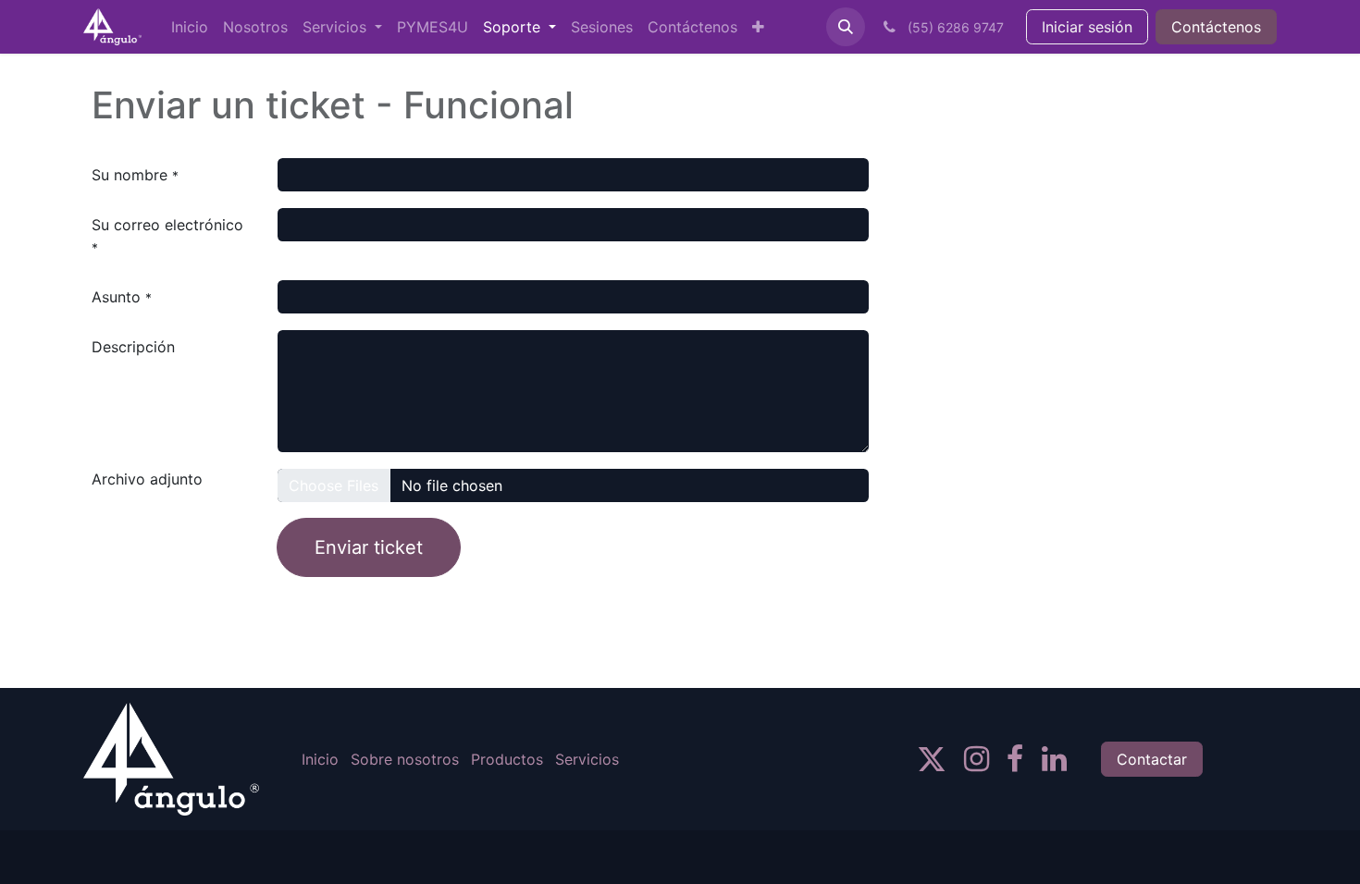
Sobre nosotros (405, 759)
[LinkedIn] (1054, 759)
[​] (931, 759)
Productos (507, 759)
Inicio (320, 759)
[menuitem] (190, 26)
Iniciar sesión (1087, 27)
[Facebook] (1015, 759)
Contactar (1152, 759)
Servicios (587, 759)
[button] (845, 26)
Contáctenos (1216, 27)
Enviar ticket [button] (369, 547)
